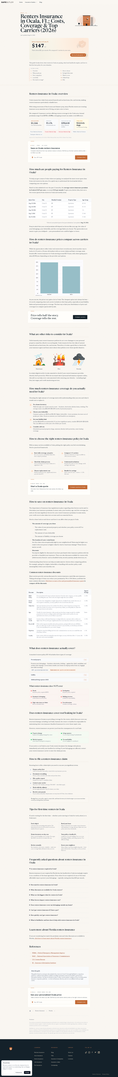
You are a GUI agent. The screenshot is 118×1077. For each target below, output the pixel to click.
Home (21, 2)
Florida (51, 1010)
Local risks (34, 77)
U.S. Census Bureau (38, 959)
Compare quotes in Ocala (77, 487)
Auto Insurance (38, 1055)
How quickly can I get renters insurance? (44, 915)
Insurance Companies (57, 1059)
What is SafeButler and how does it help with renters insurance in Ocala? (55, 920)
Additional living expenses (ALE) (58, 679)
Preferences (19, 1072)
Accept (27, 1072)
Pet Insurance (38, 1065)
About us (70, 1052)
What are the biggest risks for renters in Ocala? (46, 895)
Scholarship (54, 1065)
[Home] (7, 2)
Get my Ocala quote (78, 55)
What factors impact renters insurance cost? (46, 900)
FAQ (63, 80)
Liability (58, 675)
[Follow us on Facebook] (92, 1052)
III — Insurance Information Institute (44, 963)
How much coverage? (37, 80)
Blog (40, 2)
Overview (34, 71)
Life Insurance (38, 1062)
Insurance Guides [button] (30, 2)
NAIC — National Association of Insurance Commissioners (51, 956)
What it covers (65, 75)
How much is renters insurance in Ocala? (44, 885)
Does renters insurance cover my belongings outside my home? (52, 905)
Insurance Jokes (55, 1062)
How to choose (65, 71)
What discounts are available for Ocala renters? (47, 890)
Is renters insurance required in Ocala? (44, 869)
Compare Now (81, 157)
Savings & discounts (67, 73)
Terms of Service (96, 1074)
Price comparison (36, 75)
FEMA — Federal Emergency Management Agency (48, 953)
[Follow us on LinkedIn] (99, 1052)
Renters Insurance (40, 1010)
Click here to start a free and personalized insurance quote (64, 581)
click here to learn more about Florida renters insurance (53, 938)
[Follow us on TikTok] (86, 1052)
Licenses (70, 1059)
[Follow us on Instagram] (89, 1052)
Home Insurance (38, 1059)
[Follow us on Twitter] (96, 1052)
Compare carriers (80, 317)
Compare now (81, 1002)
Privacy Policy (105, 1074)
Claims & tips (65, 77)
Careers (70, 1055)
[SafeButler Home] (30, 1011)
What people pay (36, 73)
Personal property (58, 659)
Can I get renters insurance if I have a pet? (45, 910)
